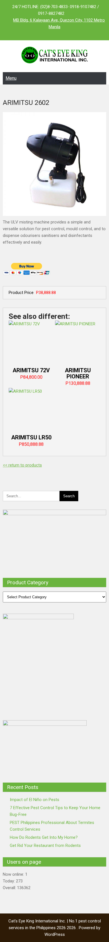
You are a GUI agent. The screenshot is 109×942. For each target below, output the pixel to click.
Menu (11, 78)
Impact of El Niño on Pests (34, 799)
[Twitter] (54, 33)
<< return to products (22, 465)
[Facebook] (43, 33)
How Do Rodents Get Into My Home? (44, 837)
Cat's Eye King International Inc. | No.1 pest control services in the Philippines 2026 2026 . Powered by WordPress (54, 928)
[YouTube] (66, 33)
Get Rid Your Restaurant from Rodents (45, 845)
